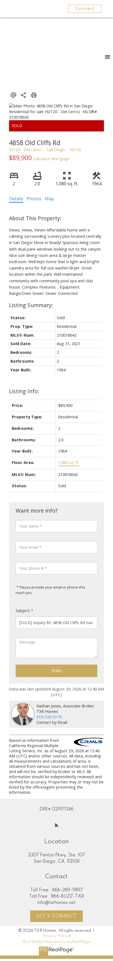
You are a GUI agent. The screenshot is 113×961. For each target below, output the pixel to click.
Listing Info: (24, 391)
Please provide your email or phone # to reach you (50, 590)
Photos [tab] (34, 199)
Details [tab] (16, 199)
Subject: (23, 610)
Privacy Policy (55, 936)
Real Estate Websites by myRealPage (56, 942)
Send (56, 670)
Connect (85, 8)
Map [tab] (49, 199)
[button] (56, 825)
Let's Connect (56, 916)
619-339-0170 (49, 716)
